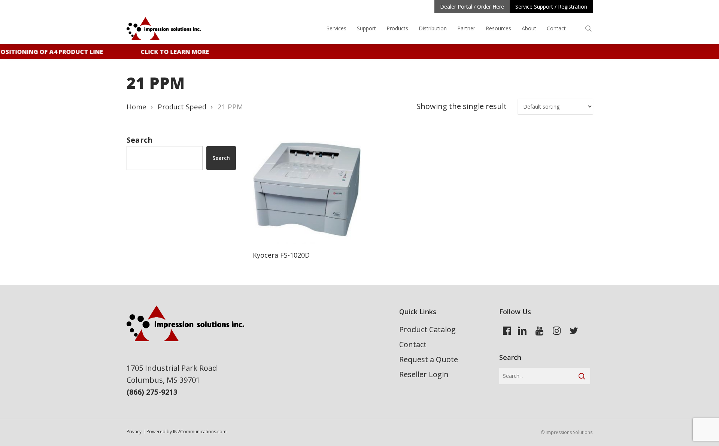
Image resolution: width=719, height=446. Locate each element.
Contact (413, 344)
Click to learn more (172, 52)
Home (136, 106)
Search (140, 140)
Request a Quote (428, 359)
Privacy (134, 431)
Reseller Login (424, 374)
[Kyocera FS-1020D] (307, 190)
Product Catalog (427, 329)
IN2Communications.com (200, 431)
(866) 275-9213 (152, 392)
